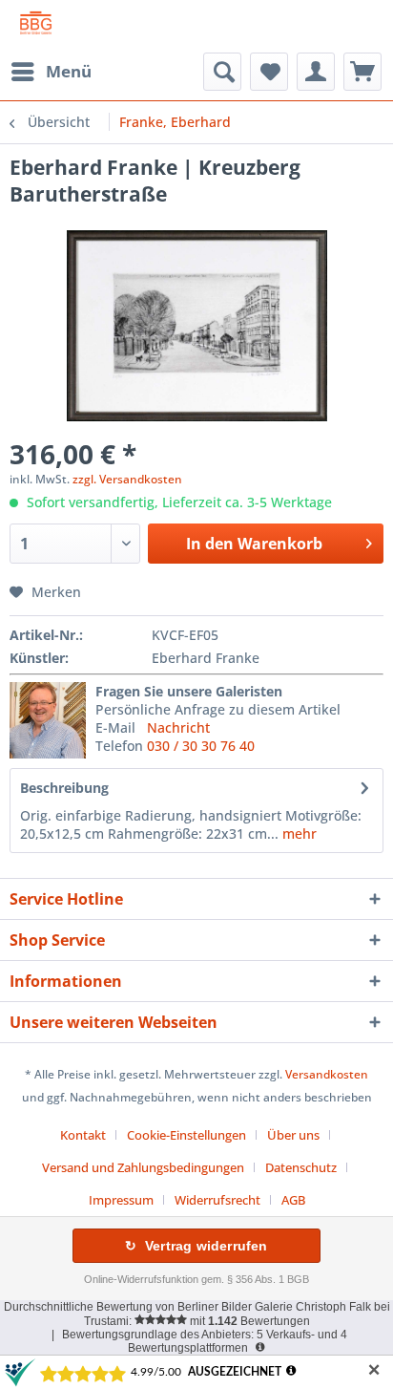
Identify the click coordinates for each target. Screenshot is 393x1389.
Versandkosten (326, 1074)
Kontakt (83, 1134)
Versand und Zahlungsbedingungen (143, 1167)
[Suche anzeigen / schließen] (222, 72)
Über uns (293, 1134)
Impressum (121, 1199)
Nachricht (178, 727)
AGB (293, 1199)
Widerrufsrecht (217, 1199)
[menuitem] (50, 72)
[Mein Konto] (316, 72)
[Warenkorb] (362, 72)
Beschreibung (64, 788)
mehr (298, 833)
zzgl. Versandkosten (127, 479)
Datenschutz (301, 1167)
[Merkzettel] (269, 72)
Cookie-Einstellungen (186, 1134)
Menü (69, 71)
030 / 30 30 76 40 (201, 746)
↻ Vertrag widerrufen (196, 1245)
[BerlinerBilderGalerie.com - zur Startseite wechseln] (36, 26)
